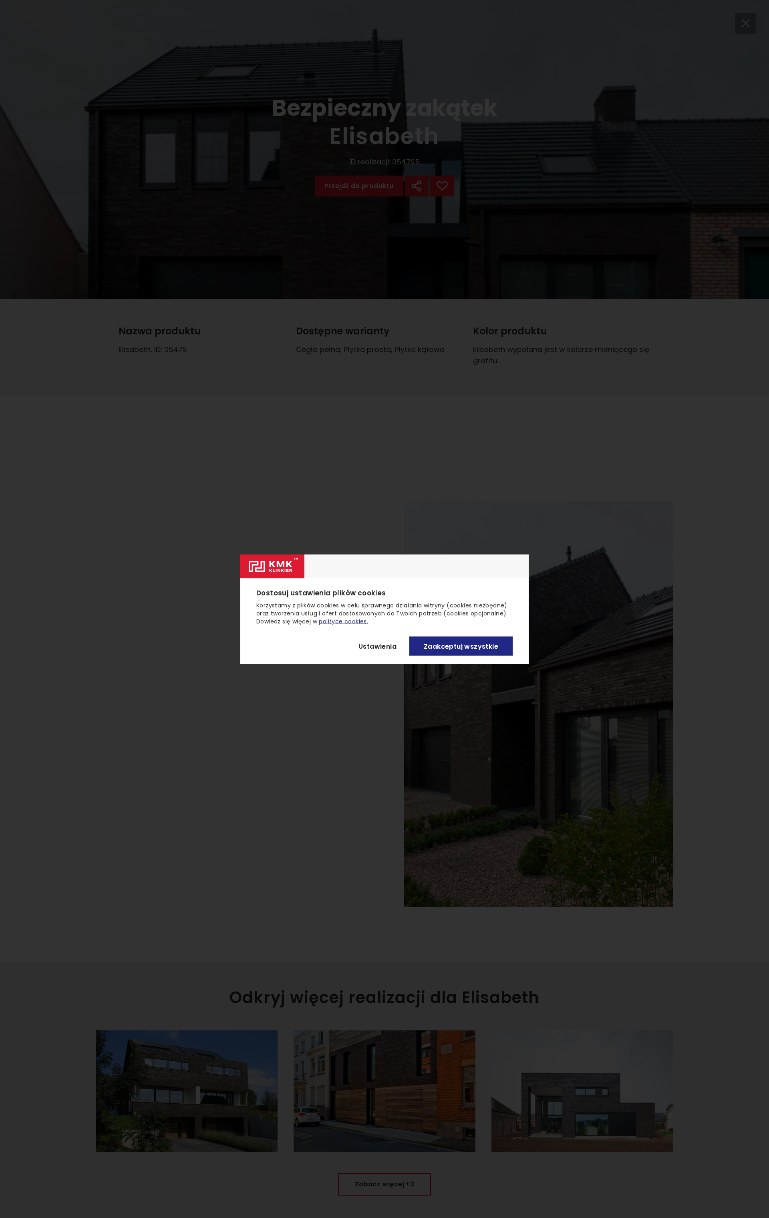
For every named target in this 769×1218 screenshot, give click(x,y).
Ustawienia (377, 646)
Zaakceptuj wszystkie (461, 646)
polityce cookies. (343, 621)
